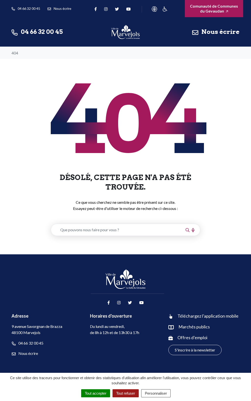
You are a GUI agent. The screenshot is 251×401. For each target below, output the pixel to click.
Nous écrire (28, 353)
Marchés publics (194, 326)
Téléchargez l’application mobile (207, 316)
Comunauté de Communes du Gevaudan (214, 8)
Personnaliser (156, 393)
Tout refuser (125, 393)
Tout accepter (95, 393)
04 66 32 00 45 (30, 343)
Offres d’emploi (192, 337)
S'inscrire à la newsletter (195, 350)
